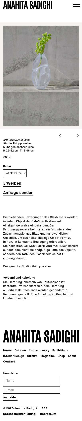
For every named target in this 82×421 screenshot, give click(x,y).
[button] (76, 5)
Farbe (7, 166)
